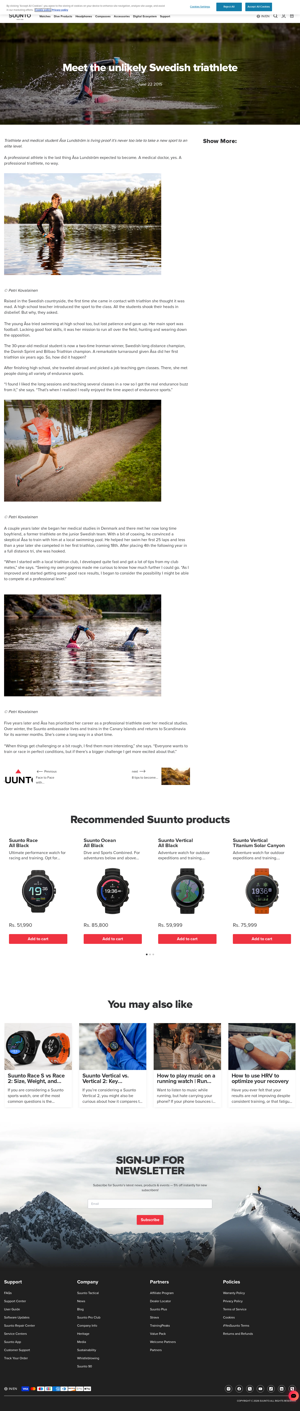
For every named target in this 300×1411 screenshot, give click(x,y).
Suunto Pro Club (88, 1317)
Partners (156, 1350)
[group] (38, 1065)
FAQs (8, 1293)
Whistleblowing (88, 1358)
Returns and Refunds (238, 1333)
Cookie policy (43, 10)
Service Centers (15, 1333)
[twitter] (249, 1388)
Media (81, 1342)
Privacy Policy (233, 1301)
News (81, 1301)
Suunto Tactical (88, 1293)
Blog (80, 1309)
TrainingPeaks (160, 1325)
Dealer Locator (160, 1301)
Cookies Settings (200, 6)
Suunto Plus (158, 1309)
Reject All (228, 6)
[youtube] (260, 1388)
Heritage (83, 1333)
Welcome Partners (163, 1342)
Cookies (229, 1317)
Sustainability (86, 1350)
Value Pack (158, 1333)
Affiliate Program (162, 1293)
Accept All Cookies (259, 6)
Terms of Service (235, 1309)
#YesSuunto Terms (236, 1325)
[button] (147, 954)
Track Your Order (16, 1358)
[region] (150, 7)
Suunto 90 (84, 1366)
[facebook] (239, 1388)
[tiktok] (271, 1388)
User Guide (12, 1309)
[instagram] (228, 1388)
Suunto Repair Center (19, 1325)
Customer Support (17, 1350)
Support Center (15, 1301)
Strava (154, 1317)
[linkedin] (281, 1388)
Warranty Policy (234, 1293)
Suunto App (12, 1342)
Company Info (87, 1325)
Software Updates (16, 1317)
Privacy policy (60, 10)
